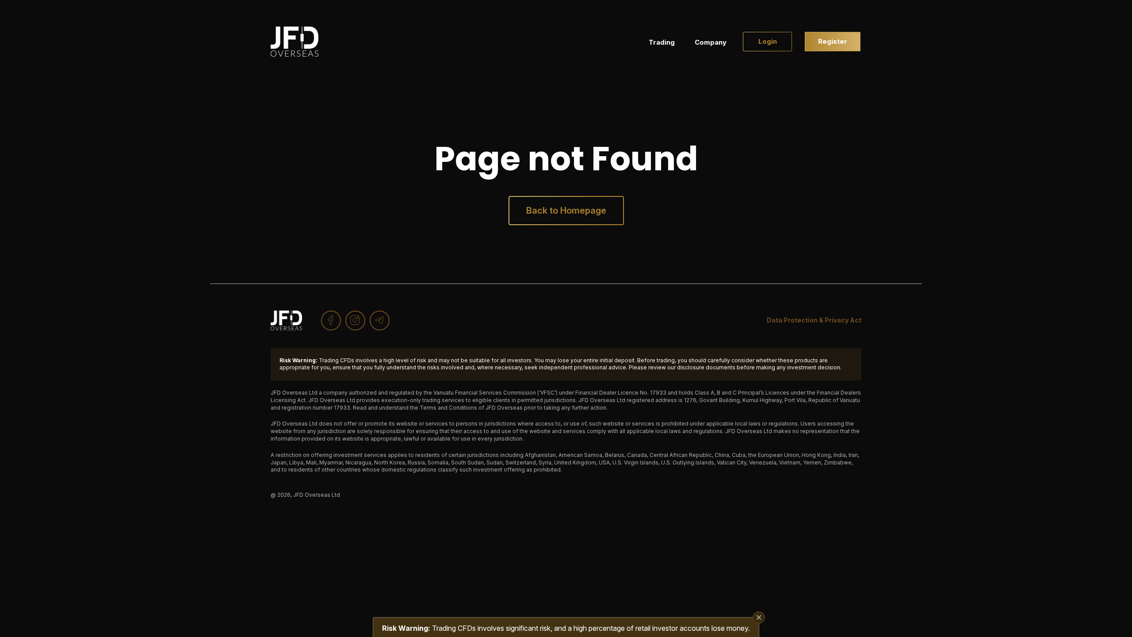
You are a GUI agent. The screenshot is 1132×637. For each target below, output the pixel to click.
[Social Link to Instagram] (355, 320)
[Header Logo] (294, 42)
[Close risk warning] (759, 617)
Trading (662, 42)
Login (767, 41)
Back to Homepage (566, 210)
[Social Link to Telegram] (380, 320)
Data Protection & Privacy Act (814, 320)
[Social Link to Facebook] (331, 320)
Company (711, 42)
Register (832, 41)
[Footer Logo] (286, 320)
